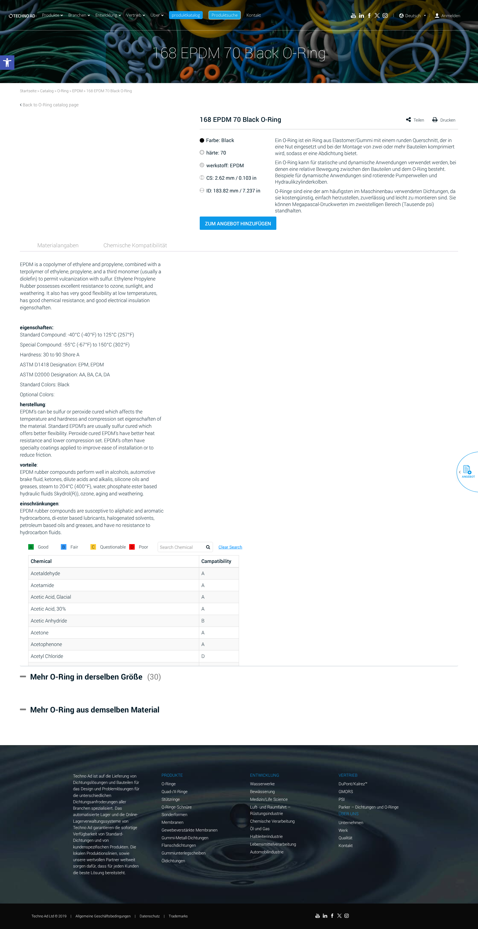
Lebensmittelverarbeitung (273, 844)
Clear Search (230, 547)
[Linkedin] (361, 15)
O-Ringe (169, 783)
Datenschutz (150, 915)
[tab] (58, 245)
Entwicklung (106, 15)
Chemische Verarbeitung (272, 821)
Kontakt (253, 15)
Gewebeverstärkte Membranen (189, 830)
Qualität (345, 837)
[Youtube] (353, 15)
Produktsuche (225, 15)
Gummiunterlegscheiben (184, 853)
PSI (342, 799)
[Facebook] (369, 15)
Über (155, 15)
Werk (343, 830)
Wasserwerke (262, 783)
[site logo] (23, 15)
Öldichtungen (173, 860)
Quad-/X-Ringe (175, 791)
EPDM (77, 90)
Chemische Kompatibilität (135, 245)
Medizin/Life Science (269, 799)
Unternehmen (351, 822)
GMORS (346, 791)
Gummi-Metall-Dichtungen (185, 837)
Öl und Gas (260, 828)
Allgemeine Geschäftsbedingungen (103, 915)
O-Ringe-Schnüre (177, 807)
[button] (465, 472)
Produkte (50, 15)
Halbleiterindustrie (266, 836)
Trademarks (178, 915)
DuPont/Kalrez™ (353, 783)
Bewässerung (262, 791)
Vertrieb (133, 15)
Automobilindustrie (267, 852)
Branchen (77, 15)
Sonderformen (174, 814)
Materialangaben (58, 245)
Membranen (172, 822)
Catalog (47, 90)
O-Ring (63, 90)
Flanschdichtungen (179, 845)
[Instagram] (385, 15)
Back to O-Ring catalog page (51, 104)
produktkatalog (186, 15)
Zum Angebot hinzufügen (238, 223)
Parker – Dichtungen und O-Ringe (369, 807)
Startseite (28, 90)
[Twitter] (377, 15)
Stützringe (171, 799)
